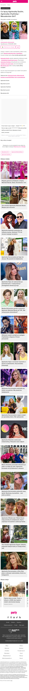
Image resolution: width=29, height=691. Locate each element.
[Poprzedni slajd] (1, 589)
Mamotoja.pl (6, 653)
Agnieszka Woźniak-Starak (17, 152)
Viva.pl (21, 653)
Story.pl (21, 658)
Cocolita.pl (7, 650)
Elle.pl (7, 645)
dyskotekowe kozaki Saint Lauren (9, 60)
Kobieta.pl (21, 648)
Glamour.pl (7, 648)
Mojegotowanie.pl (7, 655)
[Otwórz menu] (1, 1)
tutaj (11, 680)
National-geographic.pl (7, 658)
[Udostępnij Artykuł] (18, 47)
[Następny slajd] (27, 589)
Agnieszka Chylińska (6, 62)
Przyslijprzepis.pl (21, 650)
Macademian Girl (5, 152)
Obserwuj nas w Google (9, 47)
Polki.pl (21, 645)
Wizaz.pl (21, 655)
